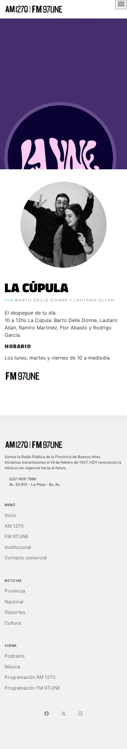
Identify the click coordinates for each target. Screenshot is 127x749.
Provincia (15, 591)
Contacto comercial (26, 558)
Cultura (13, 623)
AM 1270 (14, 526)
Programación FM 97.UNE (32, 688)
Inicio (10, 515)
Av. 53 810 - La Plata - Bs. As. (33, 484)
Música (12, 667)
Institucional (18, 547)
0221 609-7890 (21, 479)
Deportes (15, 612)
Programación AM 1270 (30, 677)
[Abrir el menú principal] (121, 4)
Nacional (14, 602)
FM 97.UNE (16, 536)
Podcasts (15, 656)
